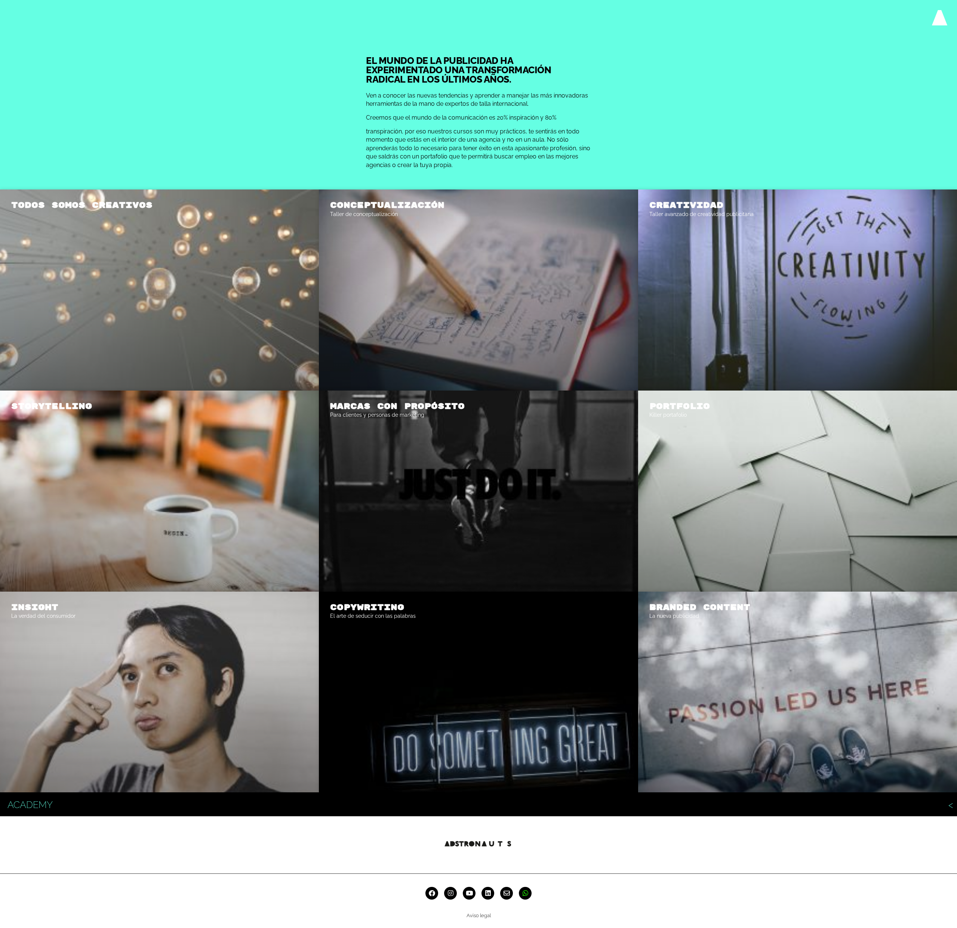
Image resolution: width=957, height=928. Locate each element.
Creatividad (686, 205)
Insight (34, 607)
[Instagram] (450, 893)
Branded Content (699, 607)
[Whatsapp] (525, 893)
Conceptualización (387, 205)
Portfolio (679, 406)
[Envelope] (506, 893)
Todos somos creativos (82, 205)
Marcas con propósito (397, 406)
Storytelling (51, 406)
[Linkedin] (487, 893)
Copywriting (367, 607)
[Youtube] (469, 893)
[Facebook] (431, 893)
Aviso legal (479, 915)
